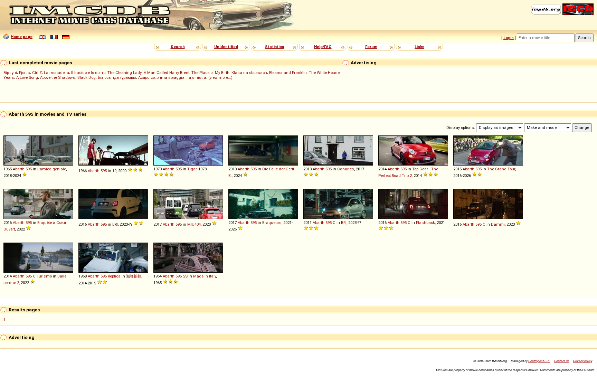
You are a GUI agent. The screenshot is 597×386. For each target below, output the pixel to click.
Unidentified (226, 46)
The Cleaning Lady (124, 72)
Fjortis (24, 72)
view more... (220, 77)
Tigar (192, 169)
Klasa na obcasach (249, 72)
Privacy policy (582, 361)
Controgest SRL (539, 361)
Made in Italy (204, 276)
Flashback (425, 222)
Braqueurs (272, 222)
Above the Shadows (57, 77)
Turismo (44, 276)
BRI (115, 224)
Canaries (345, 169)
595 (29, 169)
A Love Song (27, 77)
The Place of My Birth (210, 72)
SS (185, 276)
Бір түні (10, 72)
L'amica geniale (51, 169)
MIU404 (194, 224)
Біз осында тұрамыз (117, 77)
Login (508, 37)
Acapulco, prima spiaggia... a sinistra (172, 77)
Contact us (561, 361)
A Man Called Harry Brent (166, 72)
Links (419, 46)
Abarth (19, 169)
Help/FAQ (323, 46)
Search (178, 46)
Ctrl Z (37, 72)
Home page (21, 36)
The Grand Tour (501, 169)
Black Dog (86, 77)
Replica (114, 276)
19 (114, 170)
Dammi (498, 224)
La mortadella (56, 72)
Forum (371, 46)
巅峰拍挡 (133, 276)
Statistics (274, 46)
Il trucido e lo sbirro (88, 72)
